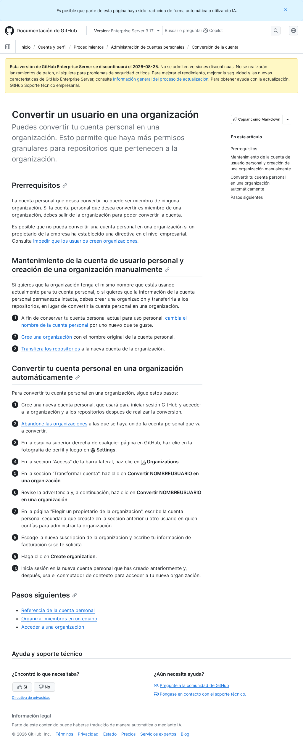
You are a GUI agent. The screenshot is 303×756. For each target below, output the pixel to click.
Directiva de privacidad (31, 697)
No (47, 686)
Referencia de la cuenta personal (58, 610)
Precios (128, 733)
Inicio (25, 46)
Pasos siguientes (41, 595)
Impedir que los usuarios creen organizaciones (85, 241)
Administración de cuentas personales (147, 46)
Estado (110, 733)
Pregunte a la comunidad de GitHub (194, 685)
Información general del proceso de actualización (160, 78)
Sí (25, 686)
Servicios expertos (158, 733)
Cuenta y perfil (52, 46)
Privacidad (88, 733)
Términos (64, 733)
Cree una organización (46, 337)
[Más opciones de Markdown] (288, 119)
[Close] (286, 9)
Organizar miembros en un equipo (59, 619)
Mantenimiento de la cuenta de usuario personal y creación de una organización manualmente (98, 265)
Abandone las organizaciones (54, 424)
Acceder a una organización (52, 627)
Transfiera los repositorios (50, 349)
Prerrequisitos (36, 185)
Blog (185, 733)
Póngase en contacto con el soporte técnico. (203, 693)
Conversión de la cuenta (215, 46)
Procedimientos (89, 46)
